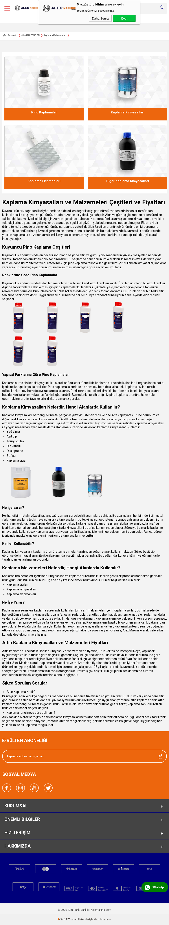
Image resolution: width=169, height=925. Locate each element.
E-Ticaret (71, 919)
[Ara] (162, 7)
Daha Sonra (100, 18)
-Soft (62, 919)
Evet (124, 18)
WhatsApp (158, 887)
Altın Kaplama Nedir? (21, 692)
